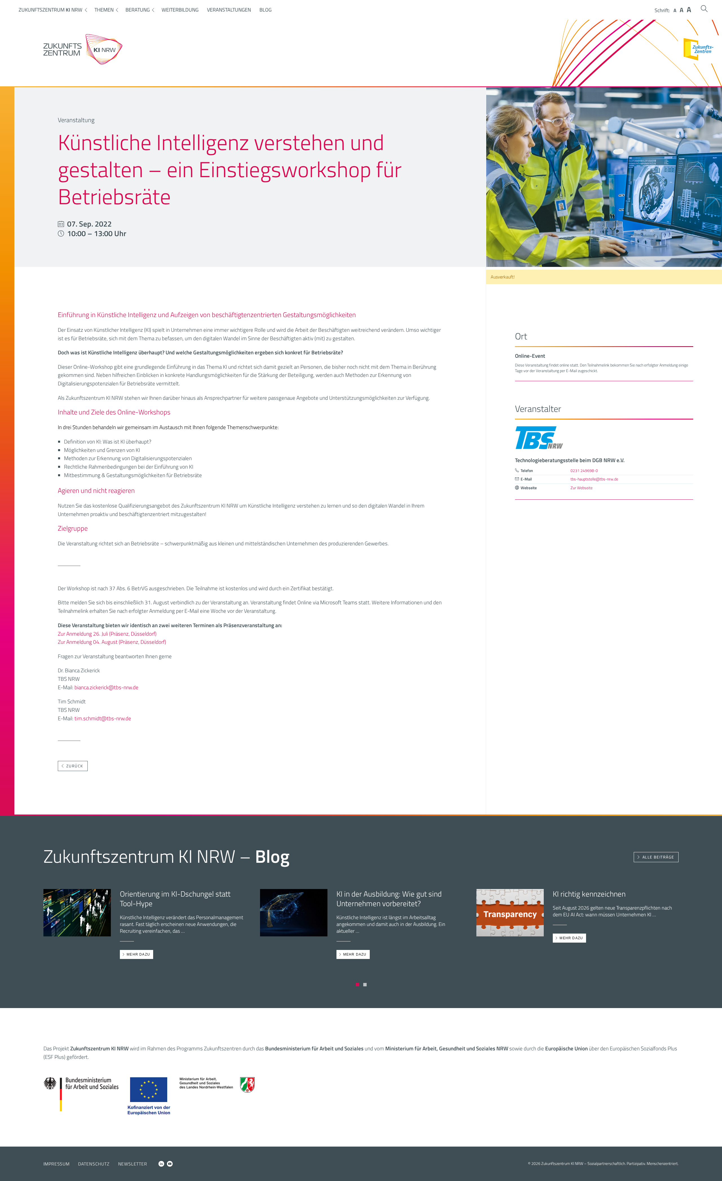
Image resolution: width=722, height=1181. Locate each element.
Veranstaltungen (229, 10)
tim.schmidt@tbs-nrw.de (102, 718)
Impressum (56, 1163)
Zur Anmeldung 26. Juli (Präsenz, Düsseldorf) (107, 633)
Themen (104, 10)
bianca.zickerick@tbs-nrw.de (106, 687)
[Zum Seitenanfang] (712, 1169)
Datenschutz (94, 1163)
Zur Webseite (582, 488)
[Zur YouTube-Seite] (170, 1164)
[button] (357, 984)
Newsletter (132, 1163)
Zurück (74, 766)
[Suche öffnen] (704, 8)
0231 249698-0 (584, 470)
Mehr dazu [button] (136, 954)
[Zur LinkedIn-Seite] (161, 1164)
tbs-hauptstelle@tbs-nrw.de (594, 479)
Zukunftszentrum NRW (50, 10)
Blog (265, 10)
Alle (658, 857)
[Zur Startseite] (82, 63)
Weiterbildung (180, 10)
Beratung (138, 10)
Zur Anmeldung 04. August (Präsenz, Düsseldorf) (112, 642)
